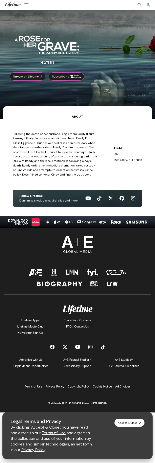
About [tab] (77, 116)
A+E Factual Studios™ (77, 359)
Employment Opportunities (31, 366)
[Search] (139, 5)
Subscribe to (60, 76)
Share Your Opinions (77, 320)
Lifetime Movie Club (30, 326)
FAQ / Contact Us (77, 326)
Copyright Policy (79, 386)
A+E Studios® (124, 359)
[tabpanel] (77, 173)
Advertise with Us (30, 359)
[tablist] (77, 112)
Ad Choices (123, 386)
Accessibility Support (77, 366)
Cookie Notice (102, 386)
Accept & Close (127, 423)
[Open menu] (26, 4)
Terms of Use (33, 386)
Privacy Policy (55, 386)
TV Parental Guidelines (124, 366)
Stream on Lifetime (26, 76)
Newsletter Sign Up (30, 332)
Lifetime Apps (30, 320)
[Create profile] (148, 5)
